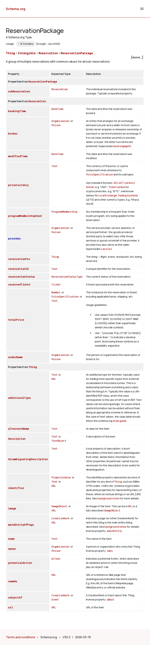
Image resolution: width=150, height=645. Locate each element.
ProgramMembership (64, 211)
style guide (119, 421)
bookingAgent (122, 146)
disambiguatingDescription (28, 459)
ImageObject (59, 506)
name (11, 538)
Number (55, 292)
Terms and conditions (20, 637)
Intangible (27, 53)
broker (13, 133)
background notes (108, 498)
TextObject (58, 440)
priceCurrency (18, 185)
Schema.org (15, 9)
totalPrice (16, 319)
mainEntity (114, 531)
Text (54, 166)
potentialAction (20, 563)
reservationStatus (21, 276)
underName (15, 357)
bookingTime (17, 111)
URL (53, 379)
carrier (106, 249)
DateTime (57, 109)
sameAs (12, 581)
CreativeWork (60, 518)
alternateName (18, 428)
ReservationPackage (77, 53)
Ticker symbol (116, 187)
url (10, 607)
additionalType (19, 398)
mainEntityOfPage (21, 524)
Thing (10, 53)
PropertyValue (61, 477)
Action (55, 558)
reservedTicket (19, 284)
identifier (16, 488)
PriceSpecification (99, 174)
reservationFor (19, 259)
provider (14, 238)
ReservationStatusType (66, 276)
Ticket (56, 284)
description (16, 438)
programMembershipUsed (25, 216)
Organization (60, 121)
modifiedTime (18, 156)
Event (55, 599)
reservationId (18, 268)
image (12, 508)
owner (12, 548)
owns (110, 550)
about (110, 599)
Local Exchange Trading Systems (118, 195)
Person (56, 125)
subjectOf (15, 597)
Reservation (48, 53)
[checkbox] (75, 57)
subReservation (19, 91)
